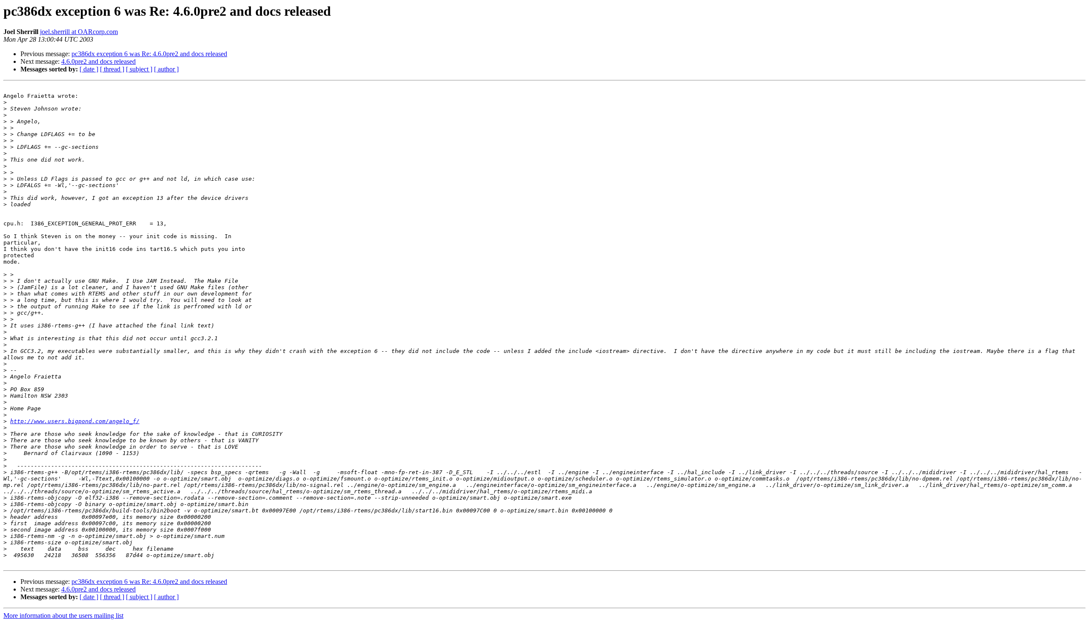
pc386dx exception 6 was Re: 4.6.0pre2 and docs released (149, 53)
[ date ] (89, 69)
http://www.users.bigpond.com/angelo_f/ (75, 421)
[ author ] (166, 69)
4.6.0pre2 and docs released (98, 61)
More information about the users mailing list (63, 615)
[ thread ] (112, 69)
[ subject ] (139, 69)
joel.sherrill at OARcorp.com (79, 31)
